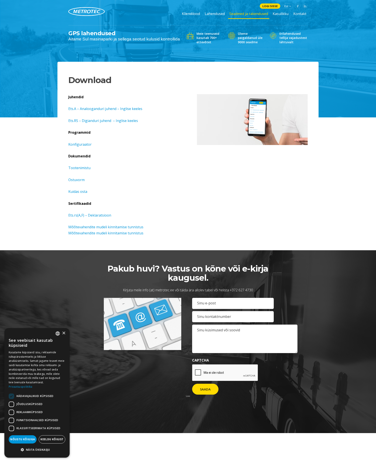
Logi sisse (270, 6)
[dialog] (37, 393)
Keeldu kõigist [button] (52, 439)
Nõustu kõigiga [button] (22, 439)
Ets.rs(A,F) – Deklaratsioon (89, 215)
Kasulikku (281, 13)
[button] (123, 227)
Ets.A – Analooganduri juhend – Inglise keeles (105, 108)
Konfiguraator (80, 144)
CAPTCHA (200, 360)
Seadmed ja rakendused (248, 13)
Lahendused (215, 13)
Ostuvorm (76, 179)
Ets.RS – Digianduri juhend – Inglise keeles (103, 120)
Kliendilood (191, 13)
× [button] (63, 333)
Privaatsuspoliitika (20, 387)
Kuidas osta (77, 191)
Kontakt (299, 13)
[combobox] (57, 333)
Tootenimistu (79, 167)
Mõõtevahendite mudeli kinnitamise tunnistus (105, 227)
